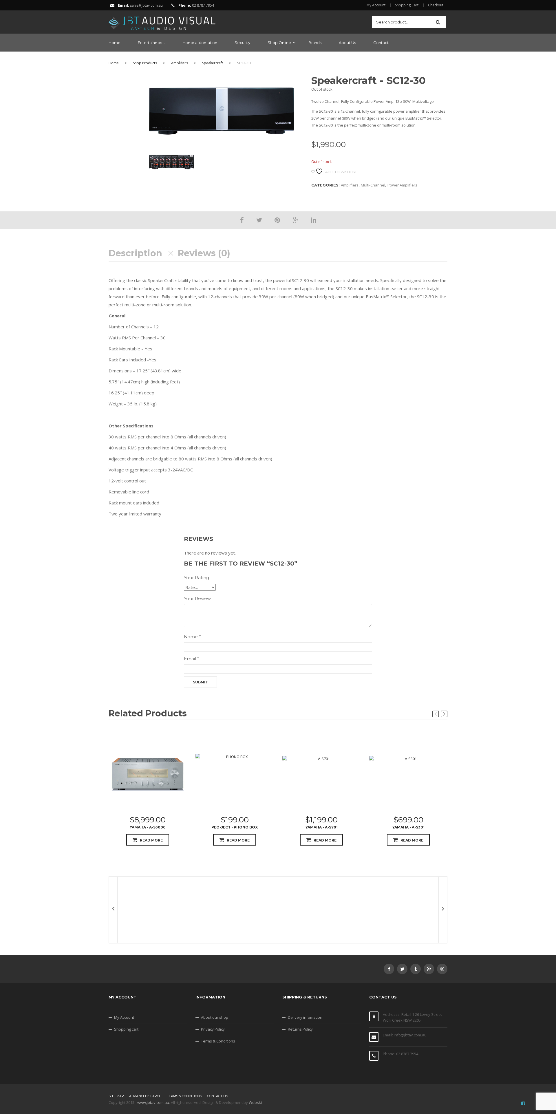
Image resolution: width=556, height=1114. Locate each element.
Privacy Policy (213, 1029)
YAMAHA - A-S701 (322, 827)
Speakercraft (212, 63)
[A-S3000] (148, 773)
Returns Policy (300, 1029)
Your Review (197, 598)
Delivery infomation (305, 1017)
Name (192, 636)
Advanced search (145, 1096)
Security (242, 42)
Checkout (435, 5)
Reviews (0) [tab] (204, 253)
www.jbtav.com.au (153, 1102)
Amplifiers (179, 63)
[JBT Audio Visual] (162, 21)
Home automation (199, 42)
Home (114, 42)
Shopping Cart (406, 5)
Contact (381, 42)
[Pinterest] (277, 219)
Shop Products (145, 63)
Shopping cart (126, 1029)
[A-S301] (408, 773)
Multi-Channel (373, 185)
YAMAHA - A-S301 (408, 827)
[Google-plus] (429, 969)
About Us (347, 42)
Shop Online (279, 42)
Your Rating (196, 577)
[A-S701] (321, 773)
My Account (376, 5)
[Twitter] (259, 219)
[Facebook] (242, 219)
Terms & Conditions (218, 1041)
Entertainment (151, 42)
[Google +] (295, 219)
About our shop (214, 1017)
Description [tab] (135, 253)
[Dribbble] (442, 969)
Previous (435, 714)
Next (444, 714)
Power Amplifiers (402, 185)
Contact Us (217, 1096)
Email (191, 658)
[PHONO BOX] (234, 773)
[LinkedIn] (313, 219)
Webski (255, 1102)
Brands (314, 42)
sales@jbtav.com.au (146, 5)
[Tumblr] (415, 969)
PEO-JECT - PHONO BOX (234, 827)
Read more (151, 840)
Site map (116, 1096)
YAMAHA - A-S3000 (148, 827)
